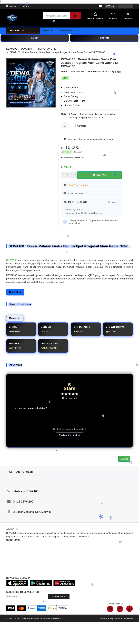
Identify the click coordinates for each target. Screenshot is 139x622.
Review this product (69, 435)
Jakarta (17, 6)
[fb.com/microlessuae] (120, 609)
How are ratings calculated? (32, 408)
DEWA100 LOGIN (67, 30)
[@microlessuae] (110, 609)
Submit (124, 458)
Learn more (111, 117)
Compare (81, 126)
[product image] (31, 83)
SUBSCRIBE (58, 596)
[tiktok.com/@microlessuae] (129, 608)
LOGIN (34, 38)
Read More (15, 292)
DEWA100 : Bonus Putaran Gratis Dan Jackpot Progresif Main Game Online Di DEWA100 (57, 52)
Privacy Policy (106, 618)
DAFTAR (104, 38)
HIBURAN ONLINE (46, 48)
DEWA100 (48, 30)
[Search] (75, 15)
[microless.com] (22, 18)
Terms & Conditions (124, 618)
